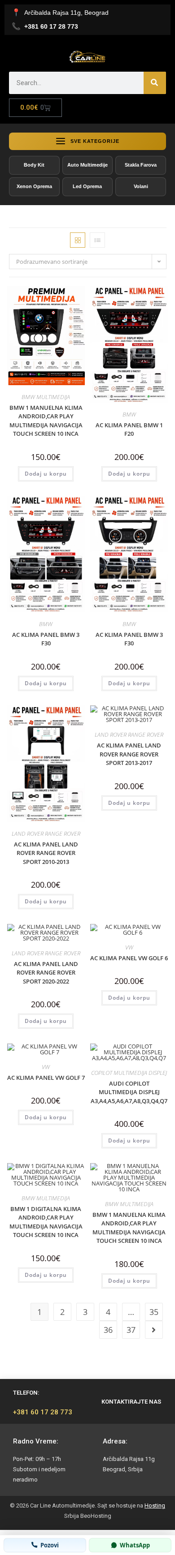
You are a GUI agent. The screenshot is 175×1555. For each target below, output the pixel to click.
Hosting (154, 1505)
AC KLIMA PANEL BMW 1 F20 (129, 429)
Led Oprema (87, 186)
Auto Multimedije (87, 165)
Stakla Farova (141, 165)
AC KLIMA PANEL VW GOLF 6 (129, 958)
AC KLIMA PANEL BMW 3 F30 (45, 639)
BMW (129, 414)
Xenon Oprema (34, 186)
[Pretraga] (155, 83)
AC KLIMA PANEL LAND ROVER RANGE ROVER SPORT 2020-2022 (46, 972)
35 (153, 1311)
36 (108, 1329)
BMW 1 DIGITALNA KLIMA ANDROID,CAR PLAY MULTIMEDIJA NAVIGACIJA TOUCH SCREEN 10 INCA (46, 1222)
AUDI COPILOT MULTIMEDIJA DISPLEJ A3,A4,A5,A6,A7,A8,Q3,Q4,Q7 (129, 1092)
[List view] (97, 240)
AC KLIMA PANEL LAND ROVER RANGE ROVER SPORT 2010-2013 (46, 853)
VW (129, 947)
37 (131, 1329)
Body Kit (34, 165)
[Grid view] (77, 240)
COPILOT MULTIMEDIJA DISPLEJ (129, 1073)
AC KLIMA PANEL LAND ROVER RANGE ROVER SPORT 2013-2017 (129, 754)
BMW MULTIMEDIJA (46, 397)
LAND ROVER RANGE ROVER (46, 833)
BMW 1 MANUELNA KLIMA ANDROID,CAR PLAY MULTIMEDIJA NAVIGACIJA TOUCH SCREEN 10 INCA (46, 421)
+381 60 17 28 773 (42, 1412)
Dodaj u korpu (46, 473)
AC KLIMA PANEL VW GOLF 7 (46, 1078)
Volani (141, 186)
